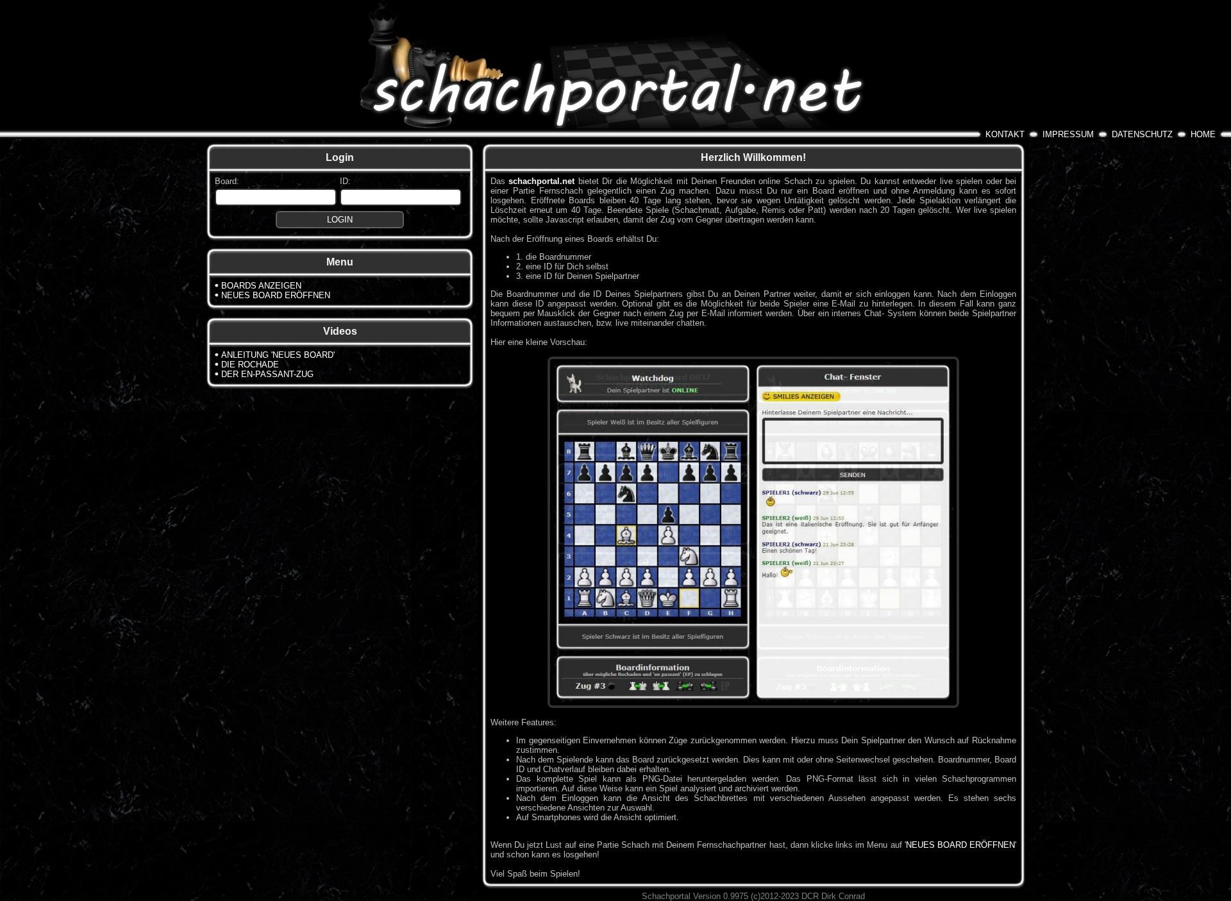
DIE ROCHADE (250, 364)
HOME (1203, 134)
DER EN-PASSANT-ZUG (267, 374)
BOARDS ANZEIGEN (261, 286)
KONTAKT (1005, 134)
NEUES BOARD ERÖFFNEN (275, 295)
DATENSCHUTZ (1142, 134)
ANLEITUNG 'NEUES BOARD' (278, 355)
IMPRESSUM (1068, 134)
